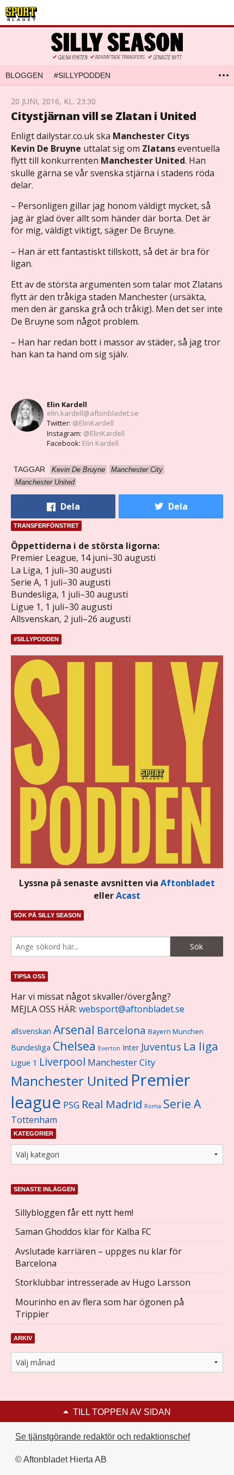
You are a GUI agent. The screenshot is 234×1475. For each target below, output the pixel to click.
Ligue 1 (24, 1063)
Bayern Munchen (176, 1031)
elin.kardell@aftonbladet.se (93, 413)
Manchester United (69, 1081)
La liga (200, 1046)
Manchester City (121, 1062)
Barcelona (121, 1030)
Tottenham (34, 1120)
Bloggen (24, 75)
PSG (71, 1105)
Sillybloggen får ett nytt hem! (74, 1213)
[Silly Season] (117, 46)
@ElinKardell (93, 423)
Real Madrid (112, 1104)
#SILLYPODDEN (82, 75)
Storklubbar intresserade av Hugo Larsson (102, 1282)
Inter (130, 1047)
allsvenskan (31, 1031)
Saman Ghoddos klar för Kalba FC (83, 1232)
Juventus (161, 1046)
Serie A (182, 1104)
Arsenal (74, 1029)
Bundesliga (31, 1047)
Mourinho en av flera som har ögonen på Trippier (99, 1308)
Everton (109, 1048)
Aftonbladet (188, 883)
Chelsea (74, 1046)
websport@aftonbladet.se (131, 1009)
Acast (128, 895)
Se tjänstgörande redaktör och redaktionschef (102, 1436)
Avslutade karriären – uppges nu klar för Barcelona (98, 1257)
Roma (152, 1106)
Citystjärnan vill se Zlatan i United (103, 116)
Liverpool (62, 1061)
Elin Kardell (67, 404)
